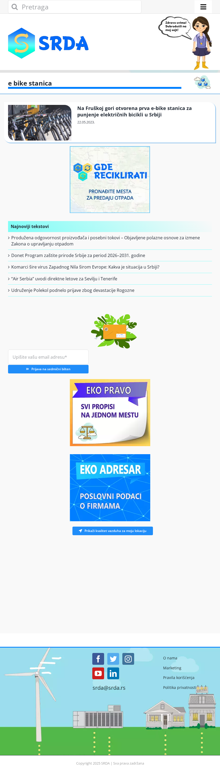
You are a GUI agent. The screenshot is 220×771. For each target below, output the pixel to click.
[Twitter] (113, 659)
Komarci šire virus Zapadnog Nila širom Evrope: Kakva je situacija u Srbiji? (85, 267)
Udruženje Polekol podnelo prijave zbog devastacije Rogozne (72, 290)
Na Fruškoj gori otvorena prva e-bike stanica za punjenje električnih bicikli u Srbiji (134, 111)
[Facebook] (98, 659)
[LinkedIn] (113, 673)
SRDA (105, 763)
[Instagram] (128, 659)
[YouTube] (98, 673)
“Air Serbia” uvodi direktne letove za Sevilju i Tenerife (64, 279)
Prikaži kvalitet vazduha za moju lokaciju (115, 530)
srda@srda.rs (109, 688)
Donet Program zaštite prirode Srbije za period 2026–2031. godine (78, 255)
